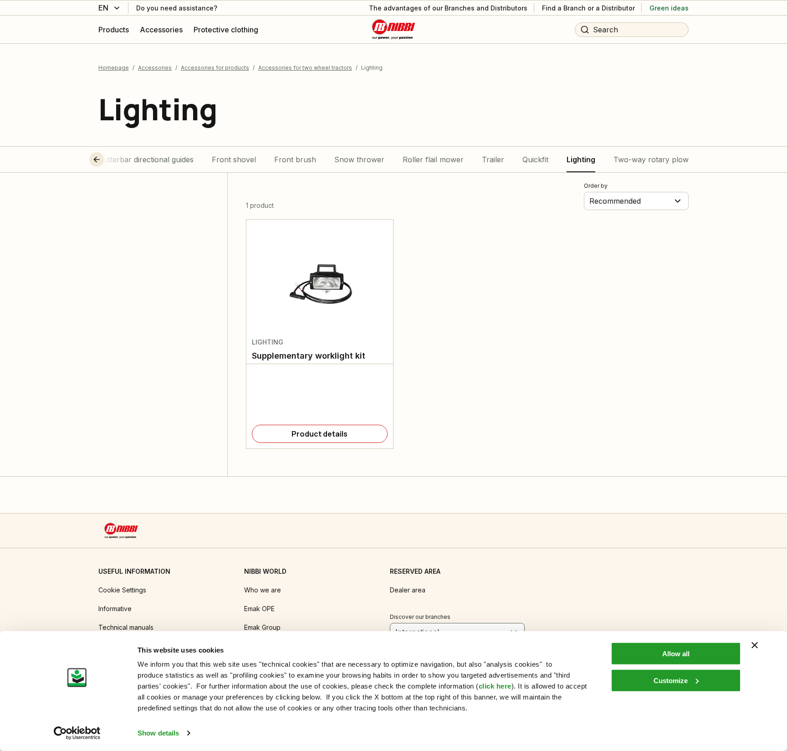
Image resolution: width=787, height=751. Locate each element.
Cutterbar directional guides (146, 159)
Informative (115, 608)
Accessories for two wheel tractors (305, 67)
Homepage (113, 67)
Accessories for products (215, 67)
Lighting (581, 159)
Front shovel (234, 159)
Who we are (262, 590)
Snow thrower (359, 159)
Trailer (493, 159)
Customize (671, 680)
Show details (158, 733)
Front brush (295, 159)
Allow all (676, 654)
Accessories (155, 67)
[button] (113, 159)
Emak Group (262, 627)
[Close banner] (754, 645)
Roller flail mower (433, 159)
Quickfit (535, 159)
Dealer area (407, 590)
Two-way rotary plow (651, 159)
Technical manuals (125, 627)
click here (495, 686)
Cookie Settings (122, 590)
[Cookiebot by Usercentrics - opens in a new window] (77, 733)
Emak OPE (259, 608)
